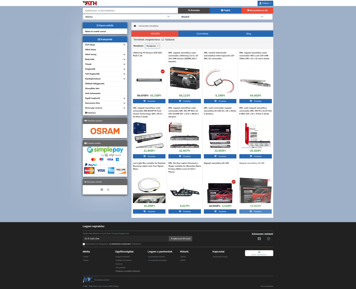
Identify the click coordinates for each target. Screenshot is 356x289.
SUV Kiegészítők (92, 74)
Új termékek (202, 34)
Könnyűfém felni (92, 88)
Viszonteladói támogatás (157, 260)
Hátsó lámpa (90, 50)
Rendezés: (151, 46)
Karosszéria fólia (92, 103)
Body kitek (89, 59)
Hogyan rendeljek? (123, 257)
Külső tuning (90, 54)
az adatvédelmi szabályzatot (120, 244)
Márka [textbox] (89, 16)
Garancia (119, 264)
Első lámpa (90, 45)
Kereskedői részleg (220, 257)
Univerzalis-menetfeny (148, 26)
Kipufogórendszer (93, 79)
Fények (88, 64)
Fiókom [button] (265, 3)
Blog (248, 34)
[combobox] (131, 16)
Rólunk (183, 257)
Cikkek (85, 257)
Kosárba (150, 101)
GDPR (183, 260)
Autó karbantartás (92, 93)
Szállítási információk (124, 260)
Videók (85, 260)
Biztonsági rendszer (93, 108)
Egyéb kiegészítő (92, 98)
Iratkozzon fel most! (181, 238)
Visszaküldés (121, 268)
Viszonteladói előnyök (156, 257)
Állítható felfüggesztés (94, 84)
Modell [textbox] (185, 16)
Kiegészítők (90, 69)
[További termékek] (149, 80)
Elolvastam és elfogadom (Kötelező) (113, 244)
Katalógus (91, 113)
